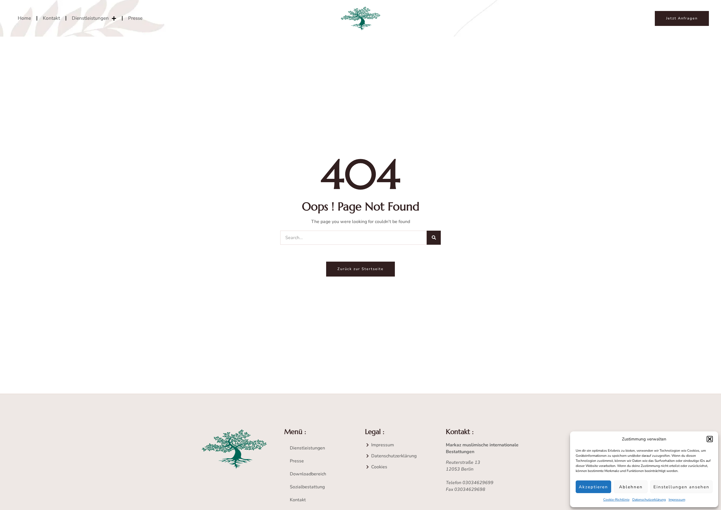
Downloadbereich (308, 474)
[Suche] (434, 238)
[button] (710, 439)
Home (24, 18)
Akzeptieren (593, 487)
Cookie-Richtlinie (616, 499)
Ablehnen (631, 487)
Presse (135, 18)
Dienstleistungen (90, 18)
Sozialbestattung (307, 487)
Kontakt (51, 18)
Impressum (677, 499)
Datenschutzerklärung (649, 499)
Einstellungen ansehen (681, 487)
